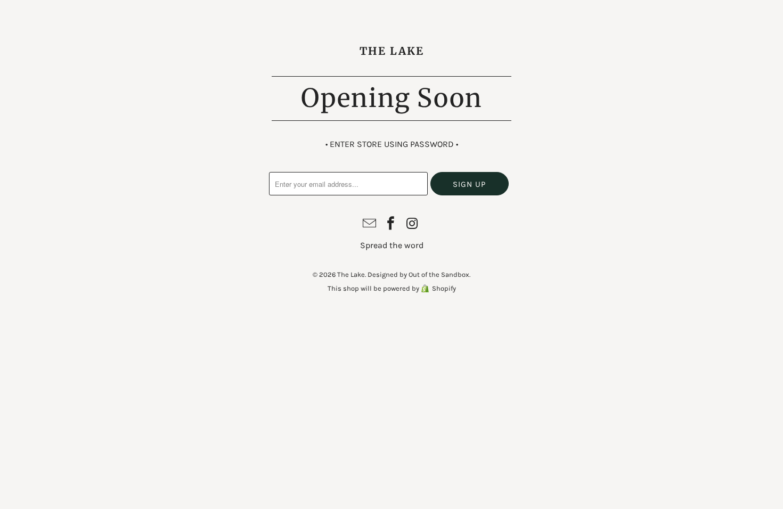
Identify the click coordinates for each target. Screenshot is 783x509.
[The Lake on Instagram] (412, 224)
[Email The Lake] (370, 224)
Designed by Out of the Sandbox (418, 274)
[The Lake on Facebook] (391, 224)
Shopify (444, 288)
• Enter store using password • (391, 144)
